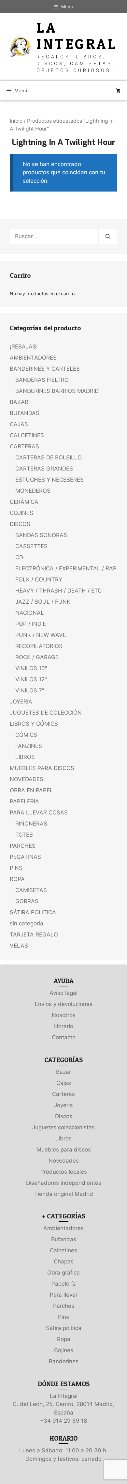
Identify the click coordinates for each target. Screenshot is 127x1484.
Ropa (63, 1339)
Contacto (64, 1037)
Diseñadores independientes (63, 1183)
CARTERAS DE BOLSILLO (48, 457)
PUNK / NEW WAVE (40, 635)
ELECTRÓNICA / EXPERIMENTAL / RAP (66, 568)
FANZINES (28, 746)
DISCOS (20, 524)
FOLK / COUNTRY (38, 579)
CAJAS (19, 424)
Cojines (63, 1350)
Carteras (63, 1094)
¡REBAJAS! (24, 346)
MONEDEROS (32, 490)
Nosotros (64, 1015)
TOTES (24, 834)
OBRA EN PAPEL (31, 790)
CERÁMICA (24, 502)
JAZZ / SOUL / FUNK (42, 601)
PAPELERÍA (24, 801)
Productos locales (63, 1171)
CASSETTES (31, 546)
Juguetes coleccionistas (63, 1127)
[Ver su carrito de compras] (118, 90)
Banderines (63, 1361)
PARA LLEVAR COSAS (39, 812)
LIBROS (25, 757)
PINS (16, 868)
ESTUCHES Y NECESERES (49, 479)
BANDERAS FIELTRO (42, 380)
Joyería (63, 1105)
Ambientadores (63, 1228)
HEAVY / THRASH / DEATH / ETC (58, 590)
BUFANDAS (24, 413)
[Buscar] (108, 236)
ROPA (17, 879)
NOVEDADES (26, 779)
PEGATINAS (25, 857)
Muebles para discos (63, 1149)
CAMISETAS (31, 890)
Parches (63, 1306)
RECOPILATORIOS (39, 646)
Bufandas (63, 1239)
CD (19, 557)
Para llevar (64, 1294)
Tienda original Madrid (63, 1194)
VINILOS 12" (31, 679)
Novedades (64, 1160)
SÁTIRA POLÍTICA (33, 912)
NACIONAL (29, 613)
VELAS (19, 945)
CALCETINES (27, 435)
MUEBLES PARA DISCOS (42, 768)
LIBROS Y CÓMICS (34, 723)
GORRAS (26, 901)
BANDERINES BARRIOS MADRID (57, 391)
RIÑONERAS (31, 823)
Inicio (16, 121)
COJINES (21, 513)
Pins (63, 1317)
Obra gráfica (63, 1272)
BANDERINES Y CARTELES (45, 368)
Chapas (64, 1261)
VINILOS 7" (29, 690)
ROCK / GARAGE (37, 657)
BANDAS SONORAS (41, 535)
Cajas (63, 1083)
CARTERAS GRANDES (44, 468)
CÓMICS (26, 735)
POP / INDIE (30, 624)
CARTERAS (24, 446)
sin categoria (26, 923)
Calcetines (63, 1250)
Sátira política (63, 1328)
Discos (63, 1116)
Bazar (63, 1072)
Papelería (63, 1283)
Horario (63, 1026)
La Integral (76, 36)
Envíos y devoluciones (63, 1004)
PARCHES (22, 845)
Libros (63, 1138)
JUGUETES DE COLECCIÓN (46, 712)
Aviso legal (63, 993)
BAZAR (19, 402)
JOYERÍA (21, 701)
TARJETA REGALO (34, 934)
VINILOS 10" (31, 668)
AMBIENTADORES (33, 357)
